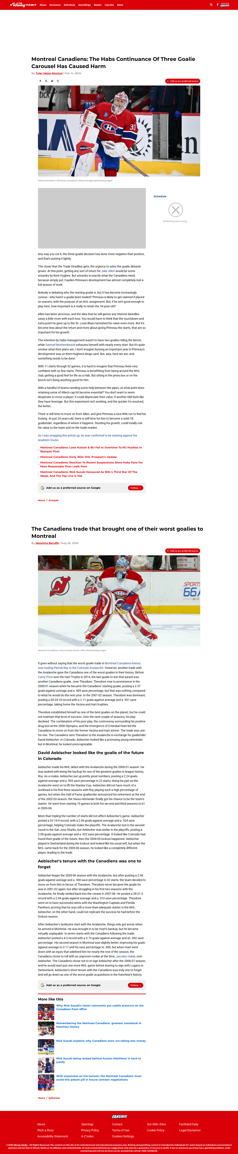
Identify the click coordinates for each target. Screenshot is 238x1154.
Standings (84, 4)
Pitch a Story (45, 1130)
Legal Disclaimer (190, 1130)
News (43, 4)
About (41, 1124)
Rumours (55, 4)
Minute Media (20, 1145)
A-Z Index (87, 1136)
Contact (117, 1124)
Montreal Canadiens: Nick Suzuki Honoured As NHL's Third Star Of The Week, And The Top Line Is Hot (88, 473)
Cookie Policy (155, 1130)
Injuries (109, 4)
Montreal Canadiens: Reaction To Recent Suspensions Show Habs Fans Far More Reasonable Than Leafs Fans (91, 464)
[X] (211, 4)
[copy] (58, 81)
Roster (98, 4)
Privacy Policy (90, 1130)
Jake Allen (108, 271)
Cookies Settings (123, 1136)
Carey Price (45, 677)
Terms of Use (120, 1130)
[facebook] (217, 4)
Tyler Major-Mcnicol (49, 73)
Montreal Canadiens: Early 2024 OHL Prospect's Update (78, 457)
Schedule (69, 4)
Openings (87, 1124)
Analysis (53, 500)
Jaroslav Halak (125, 956)
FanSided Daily (188, 1124)
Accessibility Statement (52, 1136)
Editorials (54, 1098)
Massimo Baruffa (47, 543)
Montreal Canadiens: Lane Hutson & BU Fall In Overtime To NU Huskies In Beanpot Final (91, 449)
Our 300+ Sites (156, 1124)
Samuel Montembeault (60, 344)
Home (41, 500)
